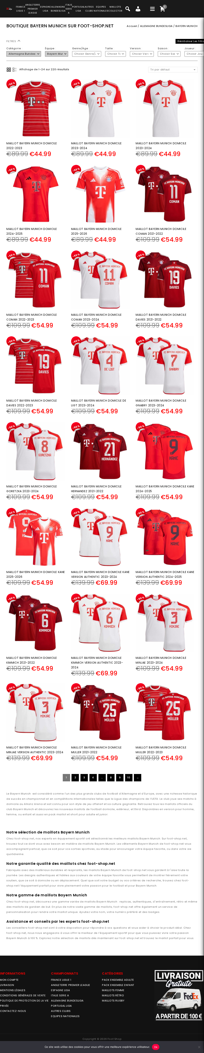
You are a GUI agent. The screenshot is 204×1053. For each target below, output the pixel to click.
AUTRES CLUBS (61, 1011)
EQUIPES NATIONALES (65, 1016)
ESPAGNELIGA (45, 8)
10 (128, 777)
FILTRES (11, 41)
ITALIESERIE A (68, 8)
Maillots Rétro (113, 995)
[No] (199, 1047)
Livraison (7, 985)
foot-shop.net (24, 838)
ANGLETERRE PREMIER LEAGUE (32, 8)
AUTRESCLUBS (89, 8)
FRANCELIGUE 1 (20, 8)
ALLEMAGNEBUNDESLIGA (58, 8)
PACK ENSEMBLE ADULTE (118, 980)
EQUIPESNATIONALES (101, 8)
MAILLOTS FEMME (113, 990)
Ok (156, 1047)
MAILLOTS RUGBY (113, 1001)
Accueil (132, 26)
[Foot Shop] (9, 8)
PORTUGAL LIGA (61, 1006)
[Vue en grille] (8, 69)
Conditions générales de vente (23, 995)
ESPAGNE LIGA (60, 990)
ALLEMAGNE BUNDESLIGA (156, 26)
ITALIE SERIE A (60, 995)
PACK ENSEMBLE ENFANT (118, 985)
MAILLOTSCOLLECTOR (115, 8)
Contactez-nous (13, 1011)
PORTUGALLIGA (78, 8)
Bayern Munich (149, 838)
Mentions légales (13, 990)
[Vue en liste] (14, 69)
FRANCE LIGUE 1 (61, 980)
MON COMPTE (9, 980)
